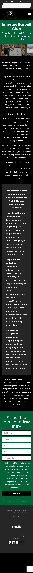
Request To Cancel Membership (16, 513)
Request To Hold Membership (17, 510)
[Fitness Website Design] (16, 542)
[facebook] (14, 517)
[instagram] (19, 517)
